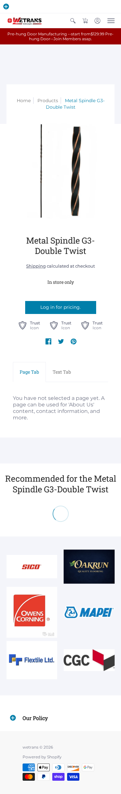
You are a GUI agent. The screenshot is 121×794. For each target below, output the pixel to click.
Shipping (36, 266)
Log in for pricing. (60, 307)
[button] (6, 6)
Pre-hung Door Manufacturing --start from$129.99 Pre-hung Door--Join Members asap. (60, 36)
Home (24, 100)
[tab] (29, 372)
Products (47, 100)
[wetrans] (24, 20)
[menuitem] (73, 20)
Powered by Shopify (42, 756)
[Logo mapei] (89, 612)
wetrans (30, 747)
